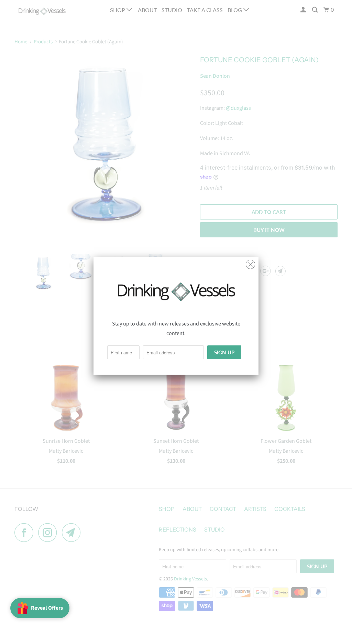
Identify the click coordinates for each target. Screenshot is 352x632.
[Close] (250, 263)
